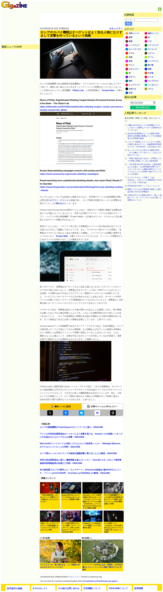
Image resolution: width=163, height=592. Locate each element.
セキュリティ (116, 28)
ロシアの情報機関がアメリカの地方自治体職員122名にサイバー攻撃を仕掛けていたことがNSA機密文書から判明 (113, 499)
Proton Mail (61, 236)
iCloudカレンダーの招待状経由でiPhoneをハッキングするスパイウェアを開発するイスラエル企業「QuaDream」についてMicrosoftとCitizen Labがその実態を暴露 (92, 501)
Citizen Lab (78, 90)
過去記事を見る (143, 107)
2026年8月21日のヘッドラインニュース (143, 186)
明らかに (60, 203)
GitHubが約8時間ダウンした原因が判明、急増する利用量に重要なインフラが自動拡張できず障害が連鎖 (144, 135)
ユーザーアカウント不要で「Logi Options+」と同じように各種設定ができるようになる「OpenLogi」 (144, 179)
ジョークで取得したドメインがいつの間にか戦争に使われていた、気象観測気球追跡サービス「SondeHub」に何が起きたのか (144, 144)
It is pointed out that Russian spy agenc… (101, 581)
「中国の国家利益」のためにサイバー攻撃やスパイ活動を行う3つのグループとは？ (49, 498)
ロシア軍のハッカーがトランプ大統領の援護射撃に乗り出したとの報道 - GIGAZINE (78, 453)
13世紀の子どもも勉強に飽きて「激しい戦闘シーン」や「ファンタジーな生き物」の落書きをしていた (144, 197)
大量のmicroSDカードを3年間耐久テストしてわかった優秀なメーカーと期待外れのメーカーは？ (144, 127)
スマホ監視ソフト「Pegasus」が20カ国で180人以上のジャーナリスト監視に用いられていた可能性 (113, 527)
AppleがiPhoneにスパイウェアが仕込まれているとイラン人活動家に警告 (70, 497)
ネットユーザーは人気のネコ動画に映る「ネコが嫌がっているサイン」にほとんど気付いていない (144, 152)
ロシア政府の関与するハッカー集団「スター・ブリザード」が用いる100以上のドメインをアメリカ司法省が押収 (70, 527)
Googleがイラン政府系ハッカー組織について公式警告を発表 (92, 525)
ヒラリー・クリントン (60, 200)
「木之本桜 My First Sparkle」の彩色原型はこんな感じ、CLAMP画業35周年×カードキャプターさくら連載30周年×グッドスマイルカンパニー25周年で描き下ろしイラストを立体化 (144, 169)
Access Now (108, 90)
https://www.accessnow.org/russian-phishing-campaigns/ (69, 174)
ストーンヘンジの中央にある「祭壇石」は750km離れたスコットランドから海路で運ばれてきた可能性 (102, 567)
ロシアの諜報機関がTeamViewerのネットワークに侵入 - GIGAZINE (71, 427)
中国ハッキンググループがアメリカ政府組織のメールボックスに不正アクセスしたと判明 (49, 526)
